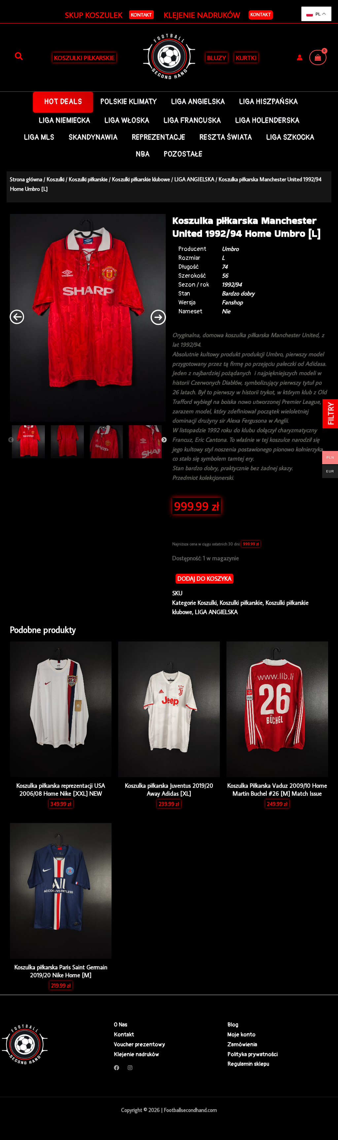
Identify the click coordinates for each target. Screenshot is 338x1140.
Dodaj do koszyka (204, 578)
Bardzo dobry (238, 293)
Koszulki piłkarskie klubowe (141, 179)
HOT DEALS (63, 101)
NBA (143, 154)
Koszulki (55, 179)
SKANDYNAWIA (93, 137)
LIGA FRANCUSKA (192, 120)
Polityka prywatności (252, 1054)
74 (224, 266)
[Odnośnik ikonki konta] (300, 57)
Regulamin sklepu (248, 1063)
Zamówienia (242, 1044)
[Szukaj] (19, 56)
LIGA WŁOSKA (126, 120)
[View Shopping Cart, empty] (317, 57)
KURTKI (246, 57)
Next (164, 440)
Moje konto (241, 1034)
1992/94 (232, 284)
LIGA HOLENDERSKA (267, 120)
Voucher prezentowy (139, 1044)
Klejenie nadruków (136, 1054)
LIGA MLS (39, 137)
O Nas (120, 1024)
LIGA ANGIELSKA (198, 101)
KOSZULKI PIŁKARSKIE (84, 57)
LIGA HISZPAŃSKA (268, 101)
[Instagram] (130, 1067)
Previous (11, 440)
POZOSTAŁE (183, 154)
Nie (226, 311)
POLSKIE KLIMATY (128, 101)
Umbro (230, 249)
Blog (232, 1024)
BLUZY (216, 57)
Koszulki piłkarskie (88, 179)
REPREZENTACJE (158, 137)
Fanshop (232, 302)
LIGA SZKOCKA (290, 137)
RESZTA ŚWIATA (225, 137)
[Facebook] (116, 1067)
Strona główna (26, 179)
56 (225, 275)
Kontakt (261, 14)
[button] (141, 14)
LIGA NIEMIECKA (64, 120)
